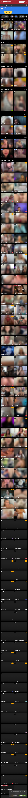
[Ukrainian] (16, 16)
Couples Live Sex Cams (7, 66)
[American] (12, 16)
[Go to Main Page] (8, 1)
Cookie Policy (18, 793)
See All (25, 19)
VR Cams (3, 137)
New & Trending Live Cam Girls (9, 114)
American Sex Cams (8, 19)
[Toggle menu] (1, 2)
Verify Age (8, 12)
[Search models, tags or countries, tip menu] (26, 5)
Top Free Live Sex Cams (7, 43)
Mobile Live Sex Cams (7, 89)
